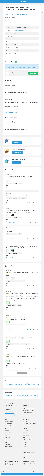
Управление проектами (19, 30)
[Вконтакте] (5, 464)
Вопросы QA (9, 444)
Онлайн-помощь (8, 432)
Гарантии (25, 428)
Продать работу (16, 162)
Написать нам (10, 414)
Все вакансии (26, 407)
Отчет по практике (8, 427)
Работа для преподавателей (29, 408)
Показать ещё (23, 373)
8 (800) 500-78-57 (8, 405)
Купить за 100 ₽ (33, 73)
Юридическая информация (29, 427)
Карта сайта (25, 446)
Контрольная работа (9, 425)
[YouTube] (12, 464)
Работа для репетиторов (28, 410)
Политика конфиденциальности (30, 425)
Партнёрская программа (28, 439)
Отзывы (25, 433)
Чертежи (6, 433)
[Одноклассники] (8, 464)
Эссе (6, 435)
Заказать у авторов (17, 152)
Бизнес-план (7, 437)
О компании (25, 421)
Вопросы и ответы (27, 441)
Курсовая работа (8, 423)
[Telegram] (10, 464)
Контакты (25, 442)
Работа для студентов (28, 414)
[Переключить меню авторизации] (39, 1)
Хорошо (22, 474)
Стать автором (26, 405)
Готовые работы (9, 441)
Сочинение (7, 430)
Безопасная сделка (27, 432)
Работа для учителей (27, 412)
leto (11, 20)
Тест (15, 33)
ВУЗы (24, 444)
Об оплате (25, 430)
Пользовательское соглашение (29, 423)
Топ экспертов (26, 435)
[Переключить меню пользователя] (4, 1)
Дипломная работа (9, 421)
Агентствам (25, 437)
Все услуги (7, 439)
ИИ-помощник (9, 446)
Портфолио (8, 442)
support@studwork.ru (9, 407)
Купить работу (16, 142)
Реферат (6, 428)
